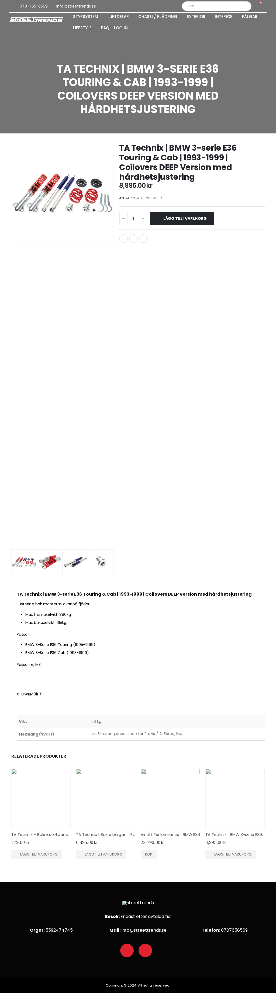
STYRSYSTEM (85, 17)
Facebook (123, 238)
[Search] (243, 6)
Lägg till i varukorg (185, 218)
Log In (121, 28)
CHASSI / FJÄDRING (157, 17)
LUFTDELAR (118, 17)
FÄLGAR (249, 17)
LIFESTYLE (82, 28)
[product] (41, 798)
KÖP (148, 854)
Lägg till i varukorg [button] (38, 854)
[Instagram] (145, 950)
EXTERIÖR (196, 17)
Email (143, 238)
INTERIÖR (224, 17)
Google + (133, 238)
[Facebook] (127, 950)
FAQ (105, 28)
